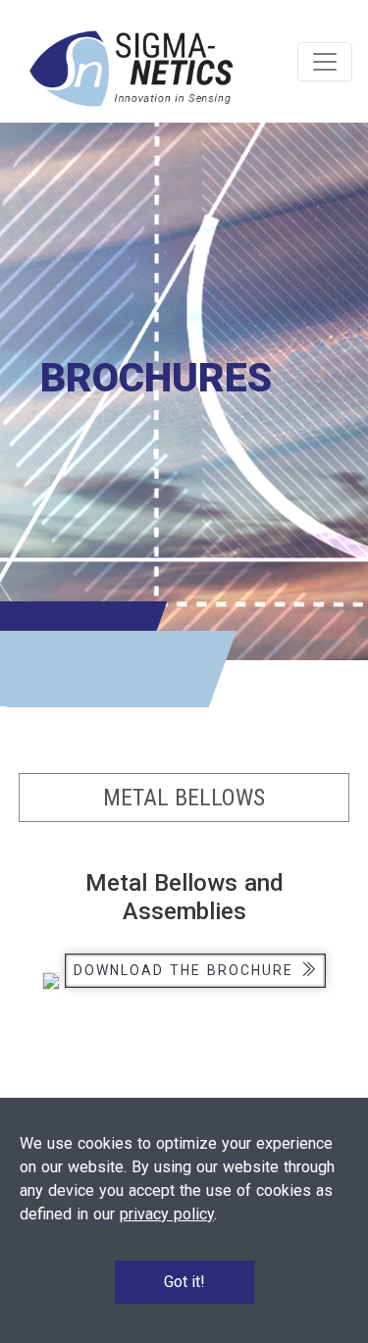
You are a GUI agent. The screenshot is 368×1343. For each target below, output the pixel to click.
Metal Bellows (184, 797)
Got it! (184, 1281)
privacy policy (167, 1214)
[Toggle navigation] (324, 61)
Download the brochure (186, 970)
